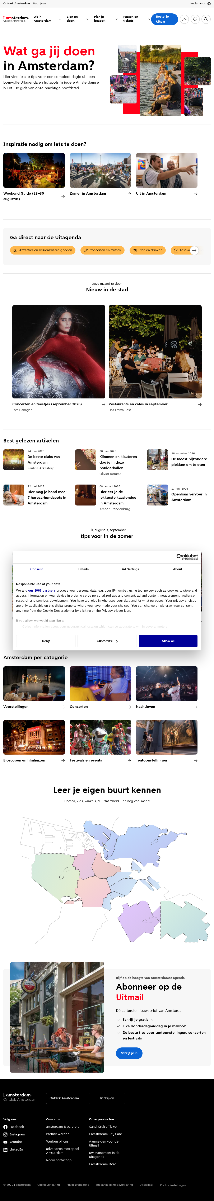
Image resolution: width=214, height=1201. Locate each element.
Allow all (168, 641)
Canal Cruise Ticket (103, 1127)
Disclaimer (146, 1185)
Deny (46, 641)
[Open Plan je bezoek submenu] (116, 19)
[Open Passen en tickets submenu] (149, 19)
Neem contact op (58, 1160)
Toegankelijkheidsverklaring (114, 1185)
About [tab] (177, 569)
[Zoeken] (206, 19)
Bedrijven (107, 1098)
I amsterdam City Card (105, 1134)
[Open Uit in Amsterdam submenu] (60, 19)
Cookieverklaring (48, 1185)
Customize (105, 641)
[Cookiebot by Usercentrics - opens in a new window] (179, 557)
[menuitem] (48, 19)
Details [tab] (83, 569)
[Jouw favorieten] (195, 19)
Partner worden (57, 1134)
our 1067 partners (42, 590)
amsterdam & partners (62, 1127)
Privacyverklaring (77, 1185)
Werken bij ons (57, 1141)
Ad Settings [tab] (130, 569)
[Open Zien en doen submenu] (87, 19)
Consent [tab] (36, 569)
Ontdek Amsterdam (64, 1098)
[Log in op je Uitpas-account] (184, 19)
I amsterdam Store (102, 1164)
